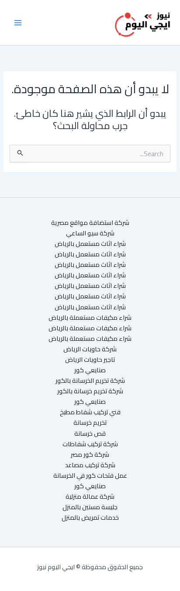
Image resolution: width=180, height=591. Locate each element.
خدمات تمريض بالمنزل (90, 517)
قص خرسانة (90, 433)
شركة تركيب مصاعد (90, 465)
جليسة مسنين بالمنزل (90, 507)
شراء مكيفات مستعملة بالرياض (90, 317)
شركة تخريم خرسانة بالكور (90, 391)
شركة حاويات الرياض (90, 349)
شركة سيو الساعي (90, 233)
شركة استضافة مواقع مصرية (90, 222)
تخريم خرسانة (90, 422)
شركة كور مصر (90, 454)
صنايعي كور (90, 370)
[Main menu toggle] (18, 23)
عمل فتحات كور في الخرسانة (90, 475)
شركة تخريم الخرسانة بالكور (90, 380)
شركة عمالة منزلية (90, 496)
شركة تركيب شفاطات (90, 444)
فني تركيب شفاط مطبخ (90, 412)
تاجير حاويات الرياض (90, 359)
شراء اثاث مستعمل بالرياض (90, 243)
